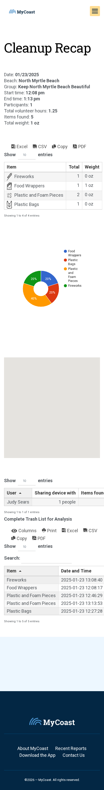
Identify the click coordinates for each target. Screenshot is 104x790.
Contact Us (74, 755)
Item (11, 167)
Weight (92, 167)
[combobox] (27, 155)
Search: (12, 558)
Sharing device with (55, 492)
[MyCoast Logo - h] (22, 11)
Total (74, 167)
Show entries (28, 154)
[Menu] (95, 11)
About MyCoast (32, 748)
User (11, 492)
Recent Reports (71, 748)
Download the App (37, 755)
